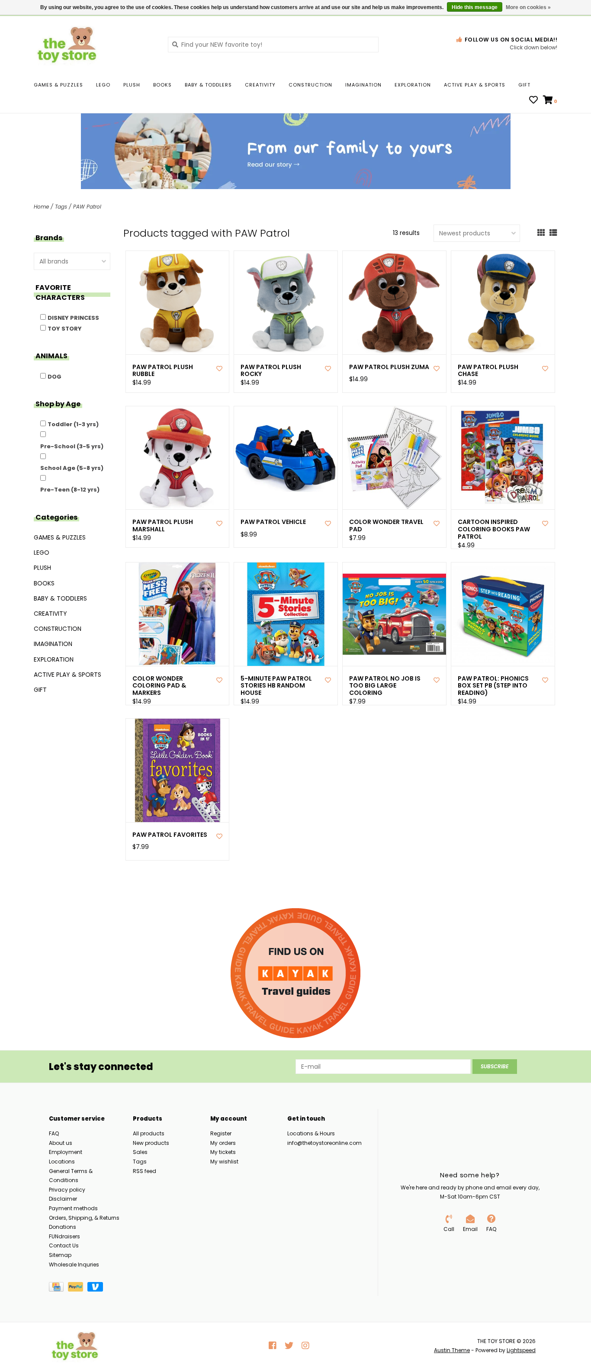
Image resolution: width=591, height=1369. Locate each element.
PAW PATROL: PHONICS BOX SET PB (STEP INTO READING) (493, 686)
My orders (223, 1143)
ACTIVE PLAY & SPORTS (474, 84)
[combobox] (273, 44)
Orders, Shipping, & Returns (84, 1217)
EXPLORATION (413, 84)
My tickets (223, 1152)
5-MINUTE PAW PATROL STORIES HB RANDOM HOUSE (276, 686)
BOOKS (162, 84)
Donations (62, 1227)
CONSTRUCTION (310, 84)
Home (41, 206)
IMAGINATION (363, 84)
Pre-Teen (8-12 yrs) (70, 489)
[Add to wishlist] (219, 368)
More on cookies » (528, 7)
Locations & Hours (311, 1133)
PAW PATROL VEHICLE (273, 522)
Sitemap (60, 1255)
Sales (140, 1152)
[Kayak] (295, 973)
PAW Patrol (87, 206)
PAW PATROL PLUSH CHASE (488, 370)
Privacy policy (67, 1189)
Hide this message (475, 7)
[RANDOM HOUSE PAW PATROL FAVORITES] (177, 770)
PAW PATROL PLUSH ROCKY (271, 370)
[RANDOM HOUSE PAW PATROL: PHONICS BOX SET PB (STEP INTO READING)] (503, 614)
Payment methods (73, 1208)
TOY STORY (65, 329)
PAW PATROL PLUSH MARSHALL (162, 525)
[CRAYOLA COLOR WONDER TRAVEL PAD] (394, 458)
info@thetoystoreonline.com (324, 1143)
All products (148, 1133)
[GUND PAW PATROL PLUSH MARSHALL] (177, 458)
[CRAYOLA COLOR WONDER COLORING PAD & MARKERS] (177, 614)
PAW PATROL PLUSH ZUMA (389, 367)
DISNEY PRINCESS (73, 318)
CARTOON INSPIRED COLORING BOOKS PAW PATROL (494, 529)
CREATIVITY (260, 84)
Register (220, 1133)
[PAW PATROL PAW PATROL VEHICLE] (285, 458)
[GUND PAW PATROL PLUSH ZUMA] (394, 302)
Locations (62, 1161)
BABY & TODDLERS (208, 84)
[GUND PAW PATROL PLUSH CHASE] (503, 302)
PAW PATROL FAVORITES (169, 835)
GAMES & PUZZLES (58, 84)
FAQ (54, 1133)
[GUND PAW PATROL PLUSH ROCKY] (285, 302)
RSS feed (144, 1171)
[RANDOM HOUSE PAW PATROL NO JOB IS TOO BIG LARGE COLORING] (394, 614)
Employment (65, 1152)
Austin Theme (452, 1350)
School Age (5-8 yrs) (71, 468)
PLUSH (131, 84)
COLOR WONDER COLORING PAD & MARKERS (159, 686)
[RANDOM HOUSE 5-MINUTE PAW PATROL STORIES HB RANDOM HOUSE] (285, 614)
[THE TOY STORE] (94, 44)
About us (60, 1143)
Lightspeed (521, 1350)
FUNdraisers (64, 1236)
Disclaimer (63, 1198)
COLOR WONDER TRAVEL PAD (386, 525)
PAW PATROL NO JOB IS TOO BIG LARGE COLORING (385, 686)
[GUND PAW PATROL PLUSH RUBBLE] (177, 302)
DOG (54, 377)
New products (151, 1143)
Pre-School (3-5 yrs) (71, 446)
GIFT (524, 84)
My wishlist (224, 1161)
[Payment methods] (58, 1288)
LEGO (103, 84)
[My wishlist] (533, 100)
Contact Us (64, 1245)
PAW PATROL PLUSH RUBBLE (162, 370)
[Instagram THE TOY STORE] (305, 1345)
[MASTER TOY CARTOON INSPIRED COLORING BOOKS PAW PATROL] (503, 458)
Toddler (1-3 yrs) (73, 424)
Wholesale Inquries (74, 1264)
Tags (61, 206)
